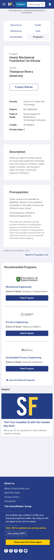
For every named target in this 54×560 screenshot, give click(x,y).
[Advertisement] (27, 457)
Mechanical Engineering (18, 287)
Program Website (24, 87)
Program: (13, 54)
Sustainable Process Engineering (23, 357)
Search (42, 4)
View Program (27, 298)
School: (13, 68)
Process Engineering (17, 322)
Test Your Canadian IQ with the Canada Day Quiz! (27, 424)
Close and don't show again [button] (28, 542)
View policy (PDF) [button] (16, 533)
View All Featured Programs (20, 380)
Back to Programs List (36, 255)
